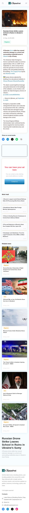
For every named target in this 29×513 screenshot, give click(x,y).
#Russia (10, 81)
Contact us (14, 181)
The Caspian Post (16, 71)
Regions (7, 42)
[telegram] (7, 139)
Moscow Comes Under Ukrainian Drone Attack (14, 331)
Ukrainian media (10, 73)
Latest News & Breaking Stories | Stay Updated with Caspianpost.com (15, 498)
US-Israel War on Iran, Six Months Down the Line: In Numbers (14, 300)
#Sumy (5, 81)
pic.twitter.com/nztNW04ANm (11, 94)
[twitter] (12, 139)
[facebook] (3, 139)
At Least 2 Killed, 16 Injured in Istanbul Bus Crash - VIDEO (14, 425)
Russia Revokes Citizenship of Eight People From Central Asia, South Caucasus (13, 269)
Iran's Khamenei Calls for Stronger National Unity (12, 394)
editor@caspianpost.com (11, 505)
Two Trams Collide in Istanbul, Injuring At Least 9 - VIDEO (13, 363)
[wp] (16, 139)
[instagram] (16, 509)
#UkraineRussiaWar (18, 81)
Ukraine (5, 56)
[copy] (21, 139)
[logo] (14, 3)
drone (11, 50)
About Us (6, 502)
